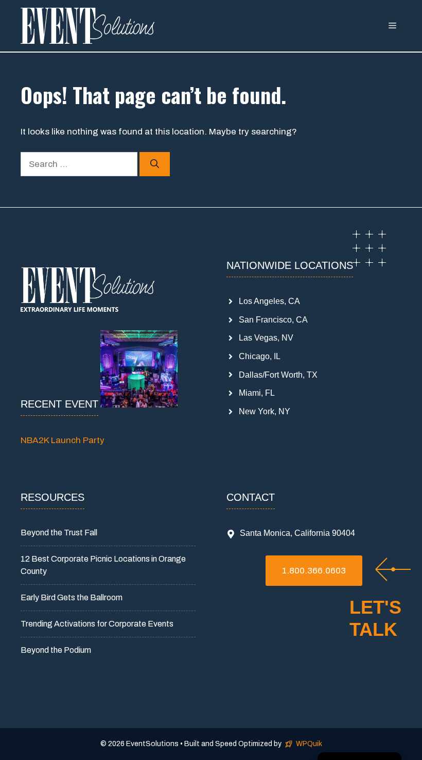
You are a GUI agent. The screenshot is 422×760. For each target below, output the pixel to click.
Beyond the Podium (56, 650)
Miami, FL (257, 393)
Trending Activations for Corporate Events (97, 623)
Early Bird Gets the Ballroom (71, 597)
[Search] (154, 164)
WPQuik (309, 744)
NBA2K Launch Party (62, 440)
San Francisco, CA (273, 319)
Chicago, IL (259, 356)
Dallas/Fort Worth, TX (278, 374)
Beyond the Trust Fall (59, 532)
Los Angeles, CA (269, 301)
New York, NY (264, 411)
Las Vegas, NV (266, 337)
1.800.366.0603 (314, 571)
